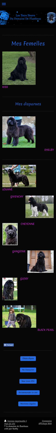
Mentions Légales (28, 404)
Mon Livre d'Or (28, 381)
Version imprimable (16, 421)
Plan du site (9, 423)
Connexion (47, 421)
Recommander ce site (28, 392)
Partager (9, 345)
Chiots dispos (28, 358)
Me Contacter (28, 370)
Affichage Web (45, 423)
